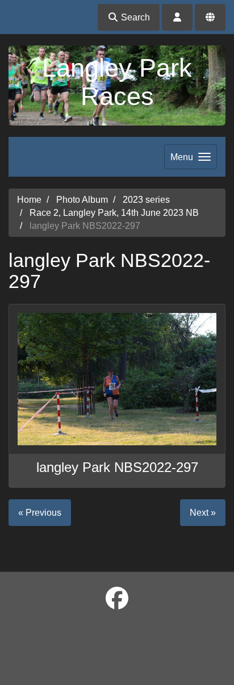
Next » (203, 512)
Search (134, 17)
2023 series (146, 199)
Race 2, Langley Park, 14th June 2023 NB (114, 213)
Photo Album (82, 199)
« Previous (39, 512)
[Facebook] (117, 598)
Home (29, 199)
